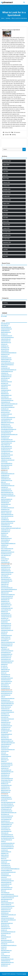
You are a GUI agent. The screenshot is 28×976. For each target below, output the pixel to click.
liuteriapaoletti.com (5, 700)
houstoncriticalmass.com (6, 587)
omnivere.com (4, 344)
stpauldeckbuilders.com (6, 824)
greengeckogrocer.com (6, 511)
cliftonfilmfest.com (5, 453)
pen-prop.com (4, 800)
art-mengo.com (4, 667)
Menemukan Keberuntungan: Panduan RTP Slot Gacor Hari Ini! (13, 279)
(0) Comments (16, 132)
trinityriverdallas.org (5, 540)
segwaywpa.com (5, 768)
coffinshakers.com (5, 649)
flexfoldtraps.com (5, 814)
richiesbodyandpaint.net (6, 328)
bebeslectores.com (5, 424)
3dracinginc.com (4, 586)
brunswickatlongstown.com (7, 661)
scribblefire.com (4, 545)
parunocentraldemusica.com (7, 894)
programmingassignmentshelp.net (8, 352)
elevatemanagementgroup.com (8, 931)
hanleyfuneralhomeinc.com (7, 492)
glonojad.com (4, 633)
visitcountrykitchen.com (6, 681)
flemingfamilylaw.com (6, 936)
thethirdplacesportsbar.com (7, 880)
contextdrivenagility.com (6, 645)
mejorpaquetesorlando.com (7, 494)
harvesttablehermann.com (7, 431)
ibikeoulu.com (4, 647)
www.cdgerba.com (5, 892)
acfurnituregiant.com (5, 340)
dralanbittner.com (5, 477)
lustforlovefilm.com (5, 620)
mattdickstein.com (5, 787)
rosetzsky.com (4, 632)
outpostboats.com (5, 562)
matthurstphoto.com (6, 911)
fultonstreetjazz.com (6, 410)
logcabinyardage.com (6, 782)
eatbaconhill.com (5, 351)
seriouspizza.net (4, 754)
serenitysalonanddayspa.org (7, 337)
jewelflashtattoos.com (6, 376)
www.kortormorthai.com (6, 817)
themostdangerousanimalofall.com (9, 589)
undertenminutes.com (6, 342)
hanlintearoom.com (5, 926)
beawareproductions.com (7, 644)
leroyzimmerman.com (6, 933)
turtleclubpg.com (5, 720)
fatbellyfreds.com (5, 885)
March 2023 (6, 221)
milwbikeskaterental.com (6, 691)
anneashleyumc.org (5, 821)
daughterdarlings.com (6, 332)
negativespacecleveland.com (7, 698)
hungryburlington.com (6, 659)
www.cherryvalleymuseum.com (8, 417)
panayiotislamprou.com (6, 398)
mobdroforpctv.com (5, 569)
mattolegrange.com (5, 676)
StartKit (24, 974)
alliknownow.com (5, 592)
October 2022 (6, 238)
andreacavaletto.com (6, 550)
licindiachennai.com (5, 330)
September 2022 (7, 242)
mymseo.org (4, 947)
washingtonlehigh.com (6, 851)
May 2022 (5, 256)
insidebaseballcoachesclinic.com (8, 914)
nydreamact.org (4, 373)
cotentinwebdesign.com (6, 419)
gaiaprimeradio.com (5, 669)
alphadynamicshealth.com (7, 923)
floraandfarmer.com (5, 436)
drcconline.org (4, 732)
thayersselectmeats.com (7, 764)
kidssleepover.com (5, 354)
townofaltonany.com (5, 695)
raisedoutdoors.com (5, 456)
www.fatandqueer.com (6, 819)
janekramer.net (4, 664)
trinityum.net (4, 877)
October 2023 (6, 196)
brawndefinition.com (5, 606)
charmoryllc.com (5, 584)
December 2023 (6, 189)
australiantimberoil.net (6, 426)
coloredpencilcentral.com (7, 451)
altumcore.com (4, 758)
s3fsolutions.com (5, 437)
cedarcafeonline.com (6, 339)
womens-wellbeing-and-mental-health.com (11, 528)
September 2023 (7, 200)
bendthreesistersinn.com (6, 705)
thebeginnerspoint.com (6, 579)
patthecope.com (5, 751)
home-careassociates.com (7, 548)
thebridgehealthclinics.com (7, 771)
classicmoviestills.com (6, 574)
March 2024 (6, 178)
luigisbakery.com (4, 853)
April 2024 (5, 175)
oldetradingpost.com (6, 420)
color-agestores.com (6, 555)
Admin (7, 134)
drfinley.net (3, 935)
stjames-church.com (5, 637)
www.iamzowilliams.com (6, 870)
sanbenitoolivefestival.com (7, 572)
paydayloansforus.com (6, 357)
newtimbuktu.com (5, 347)
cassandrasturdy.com (6, 570)
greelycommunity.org (6, 628)
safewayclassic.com (5, 361)
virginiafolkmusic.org (5, 529)
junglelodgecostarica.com (7, 678)
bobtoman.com (4, 388)
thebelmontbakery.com (6, 359)
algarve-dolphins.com (6, 683)
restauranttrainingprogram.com (8, 521)
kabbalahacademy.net (6, 500)
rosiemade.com (4, 487)
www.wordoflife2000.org (6, 463)
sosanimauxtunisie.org (6, 390)
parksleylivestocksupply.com (7, 552)
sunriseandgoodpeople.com (7, 701)
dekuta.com (3, 858)
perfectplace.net (5, 541)
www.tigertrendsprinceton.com (8, 802)
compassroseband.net (6, 756)
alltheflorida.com (5, 913)
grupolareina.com (5, 415)
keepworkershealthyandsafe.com (8, 369)
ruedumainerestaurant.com (7, 630)
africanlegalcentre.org (6, 625)
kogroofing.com (4, 391)
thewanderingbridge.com (6, 654)
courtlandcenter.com (6, 727)
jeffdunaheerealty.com (6, 809)
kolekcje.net (4, 535)
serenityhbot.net (5, 795)
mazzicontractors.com (6, 879)
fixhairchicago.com (5, 746)
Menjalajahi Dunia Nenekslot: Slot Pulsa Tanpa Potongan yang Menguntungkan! (13, 274)
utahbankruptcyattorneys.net (7, 460)
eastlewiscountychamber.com (8, 594)
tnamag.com (4, 761)
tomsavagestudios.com (6, 526)
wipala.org (3, 557)
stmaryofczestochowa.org (7, 650)
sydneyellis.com (4, 518)
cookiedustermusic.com (6, 710)
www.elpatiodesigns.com (6, 887)
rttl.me (2, 954)
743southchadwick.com (6, 443)
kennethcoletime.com (6, 657)
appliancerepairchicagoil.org (7, 364)
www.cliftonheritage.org (6, 839)
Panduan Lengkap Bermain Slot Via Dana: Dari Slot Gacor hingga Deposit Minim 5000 (13, 289)
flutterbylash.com (5, 925)
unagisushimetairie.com (6, 374)
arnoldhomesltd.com (5, 449)
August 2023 (6, 203)
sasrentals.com (4, 506)
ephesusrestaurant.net (6, 882)
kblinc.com (3, 482)
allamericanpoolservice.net (7, 523)
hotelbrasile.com (5, 409)
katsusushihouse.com (6, 627)
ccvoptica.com (4, 850)
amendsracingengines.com (7, 816)
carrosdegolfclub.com (6, 432)
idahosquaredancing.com (6, 465)
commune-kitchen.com (6, 616)
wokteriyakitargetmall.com (7, 514)
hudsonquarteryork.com (6, 889)
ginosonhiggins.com (5, 686)
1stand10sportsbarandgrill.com (8, 495)
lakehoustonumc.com (6, 790)
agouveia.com (4, 943)
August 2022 (6, 246)
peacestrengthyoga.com (6, 810)
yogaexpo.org (4, 546)
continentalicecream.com (7, 608)
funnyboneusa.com (5, 708)
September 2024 (7, 161)
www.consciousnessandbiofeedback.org (10, 868)
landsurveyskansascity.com (7, 822)
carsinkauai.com (4, 916)
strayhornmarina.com (5, 603)
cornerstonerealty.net (6, 867)
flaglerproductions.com (6, 604)
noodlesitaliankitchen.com (7, 371)
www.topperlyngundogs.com (7, 805)
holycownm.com (4, 717)
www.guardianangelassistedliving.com (9, 896)
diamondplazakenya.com (6, 899)
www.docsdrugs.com (5, 829)
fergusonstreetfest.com (6, 908)
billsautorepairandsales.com (7, 902)
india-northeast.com (5, 444)
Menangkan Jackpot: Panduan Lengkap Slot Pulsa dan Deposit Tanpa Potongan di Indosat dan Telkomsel (13, 269)
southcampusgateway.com (7, 400)
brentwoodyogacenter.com (7, 845)
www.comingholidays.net (6, 581)
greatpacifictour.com (6, 722)
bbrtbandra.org (4, 380)
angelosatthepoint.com (6, 739)
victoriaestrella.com (5, 724)
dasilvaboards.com (5, 599)
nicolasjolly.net (4, 621)
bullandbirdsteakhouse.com (7, 836)
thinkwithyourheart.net (6, 458)
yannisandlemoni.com (6, 478)
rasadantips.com (4, 346)
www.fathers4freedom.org (7, 804)
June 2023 (5, 210)
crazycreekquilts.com (6, 609)
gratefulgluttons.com (6, 567)
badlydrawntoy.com (5, 788)
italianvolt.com (4, 472)
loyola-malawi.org (5, 558)
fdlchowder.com (4, 833)
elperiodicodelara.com (6, 327)
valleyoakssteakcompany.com (8, 742)
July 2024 (5, 168)
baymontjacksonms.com (6, 693)
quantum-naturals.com (6, 904)
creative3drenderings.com (7, 778)
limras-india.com (4, 325)
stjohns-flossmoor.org (6, 707)
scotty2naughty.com (5, 638)
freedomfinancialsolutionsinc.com (8, 812)
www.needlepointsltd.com (7, 834)
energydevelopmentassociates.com (9, 434)
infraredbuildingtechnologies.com (8, 429)
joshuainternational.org (6, 797)
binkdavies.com (4, 611)
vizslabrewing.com (5, 475)
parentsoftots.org (5, 776)
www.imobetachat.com (6, 785)
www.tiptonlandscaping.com (7, 846)
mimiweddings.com (5, 957)
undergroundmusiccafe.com (7, 962)
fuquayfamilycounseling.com (7, 942)
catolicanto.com (4, 536)
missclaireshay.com (5, 323)
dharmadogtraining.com (6, 950)
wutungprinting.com (5, 688)
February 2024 (6, 182)
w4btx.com (3, 497)
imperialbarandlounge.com (7, 455)
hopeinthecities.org (5, 565)
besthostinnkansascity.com (7, 959)
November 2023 (6, 192)
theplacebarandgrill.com (6, 734)
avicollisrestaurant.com (6, 730)
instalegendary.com (5, 368)
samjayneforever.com (6, 909)
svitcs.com (3, 753)
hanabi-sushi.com (5, 855)
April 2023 (5, 217)
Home (2, 18)
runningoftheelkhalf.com (6, 807)
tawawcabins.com (5, 466)
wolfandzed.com (5, 856)
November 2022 (6, 235)
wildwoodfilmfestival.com (7, 405)
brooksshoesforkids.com (6, 763)
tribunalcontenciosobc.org (7, 596)
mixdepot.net (4, 862)
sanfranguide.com (5, 582)
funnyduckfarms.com (6, 928)
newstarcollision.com (6, 504)
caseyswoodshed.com (6, 744)
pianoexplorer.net (5, 873)
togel (4, 306)
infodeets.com (4, 334)
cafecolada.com (4, 575)
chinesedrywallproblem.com (7, 703)
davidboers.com (4, 783)
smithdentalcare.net (5, 960)
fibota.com (3, 891)
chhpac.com (4, 948)
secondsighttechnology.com (7, 507)
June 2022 (5, 253)
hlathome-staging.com (6, 512)
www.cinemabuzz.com (6, 860)
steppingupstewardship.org (7, 848)
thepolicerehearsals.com (6, 591)
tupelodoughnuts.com (6, 489)
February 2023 (6, 224)
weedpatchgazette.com (6, 480)
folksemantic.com (5, 468)
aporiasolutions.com (5, 766)
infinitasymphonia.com (6, 623)
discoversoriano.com (5, 577)
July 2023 (5, 207)
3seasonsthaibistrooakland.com (8, 543)
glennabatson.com (5, 601)
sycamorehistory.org (5, 865)
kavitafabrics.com (5, 713)
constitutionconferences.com (8, 749)
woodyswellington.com (6, 884)
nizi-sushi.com (4, 666)
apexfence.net (4, 965)
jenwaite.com (4, 930)
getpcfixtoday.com (5, 378)
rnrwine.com (3, 938)
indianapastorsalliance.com (7, 741)
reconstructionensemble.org (7, 712)
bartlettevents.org (5, 412)
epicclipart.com (4, 383)
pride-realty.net (4, 921)
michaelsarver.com (5, 509)
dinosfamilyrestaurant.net (7, 427)
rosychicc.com (4, 560)
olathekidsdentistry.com (6, 490)
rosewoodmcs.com (5, 863)
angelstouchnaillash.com (6, 499)
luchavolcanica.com (5, 715)
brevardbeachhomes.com (7, 439)
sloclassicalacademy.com (7, 598)
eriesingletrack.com (5, 483)
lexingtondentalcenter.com (7, 516)
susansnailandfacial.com (6, 799)
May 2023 (5, 214)
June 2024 (5, 171)
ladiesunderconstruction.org (7, 422)
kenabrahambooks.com (6, 615)
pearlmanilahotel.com (6, 385)
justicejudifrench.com (6, 652)
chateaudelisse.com (5, 402)
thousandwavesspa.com (6, 725)
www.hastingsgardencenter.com (8, 872)
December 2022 (6, 231)
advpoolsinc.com (5, 737)
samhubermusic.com (5, 964)
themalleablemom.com (6, 655)
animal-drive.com (5, 759)
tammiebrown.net (5, 671)
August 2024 (6, 164)
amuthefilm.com (4, 618)
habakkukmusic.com (5, 792)
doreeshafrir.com (5, 640)
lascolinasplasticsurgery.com (7, 838)
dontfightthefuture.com (6, 448)
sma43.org (3, 841)
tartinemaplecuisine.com (6, 662)
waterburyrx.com (5, 736)
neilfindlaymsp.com (5, 729)
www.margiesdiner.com (6, 831)
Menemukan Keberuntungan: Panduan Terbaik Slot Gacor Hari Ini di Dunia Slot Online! (13, 284)
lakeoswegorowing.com (6, 940)
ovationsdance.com (5, 531)
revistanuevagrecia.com (6, 635)
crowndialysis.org (5, 519)
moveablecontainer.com (6, 414)
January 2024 (6, 185)
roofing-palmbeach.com (6, 446)
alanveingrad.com (5, 684)
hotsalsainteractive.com (6, 335)
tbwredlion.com (4, 901)
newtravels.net (4, 356)
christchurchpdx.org (5, 613)
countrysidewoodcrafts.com (7, 363)
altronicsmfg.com (5, 349)
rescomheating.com (5, 955)
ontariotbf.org (4, 366)
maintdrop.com (4, 386)
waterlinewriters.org (5, 773)
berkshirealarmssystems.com (7, 473)
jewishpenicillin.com (5, 524)
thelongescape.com (5, 674)
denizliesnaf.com (5, 747)
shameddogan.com (5, 775)
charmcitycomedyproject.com (8, 642)
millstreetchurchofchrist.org (7, 918)
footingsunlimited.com (6, 826)
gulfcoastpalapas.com (6, 770)
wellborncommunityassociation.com (9, 403)
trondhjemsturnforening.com (7, 897)
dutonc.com (3, 673)
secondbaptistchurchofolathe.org (8, 945)
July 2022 (5, 249)
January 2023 (6, 228)
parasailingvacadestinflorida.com (8, 919)
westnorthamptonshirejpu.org (7, 407)
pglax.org (3, 696)
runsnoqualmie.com (5, 827)
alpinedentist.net (5, 393)
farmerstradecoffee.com (7, 780)
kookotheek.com (5, 397)
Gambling (8, 18)
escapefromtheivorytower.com (8, 441)
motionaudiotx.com (5, 952)
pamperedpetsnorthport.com (7, 485)
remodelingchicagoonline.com (8, 843)
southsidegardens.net (6, 875)
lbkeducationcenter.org (6, 538)
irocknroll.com (4, 461)
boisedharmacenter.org (6, 553)
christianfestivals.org (6, 679)
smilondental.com (5, 502)
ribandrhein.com (4, 533)
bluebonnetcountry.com (6, 381)
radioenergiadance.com (6, 395)
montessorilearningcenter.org (7, 906)
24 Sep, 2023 (8, 132)
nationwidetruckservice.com (7, 718)
